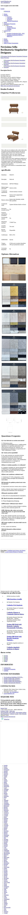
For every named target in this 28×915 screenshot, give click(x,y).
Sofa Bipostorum (5, 714)
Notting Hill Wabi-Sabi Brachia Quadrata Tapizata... (14, 638)
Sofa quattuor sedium (21, 712)
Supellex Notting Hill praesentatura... (13, 681)
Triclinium (9, 19)
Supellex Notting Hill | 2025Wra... (12, 678)
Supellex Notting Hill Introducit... (12, 680)
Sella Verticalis (22, 714)
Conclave (9, 16)
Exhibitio (9, 29)
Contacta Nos (7, 30)
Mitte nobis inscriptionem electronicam (10, 86)
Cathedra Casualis (14, 714)
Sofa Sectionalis (4, 712)
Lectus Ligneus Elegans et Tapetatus (14, 552)
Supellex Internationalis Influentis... (12, 682)
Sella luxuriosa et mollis (14, 599)
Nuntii (5, 22)
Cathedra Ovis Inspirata (14, 605)
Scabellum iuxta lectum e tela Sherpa (16, 550)
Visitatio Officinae (11, 28)
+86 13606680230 (13, 692)
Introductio (9, 26)
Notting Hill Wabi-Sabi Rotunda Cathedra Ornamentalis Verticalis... (15, 626)
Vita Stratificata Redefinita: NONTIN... (13, 677)
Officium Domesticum (12, 21)
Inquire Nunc (4, 708)
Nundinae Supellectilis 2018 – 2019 (15, 33)
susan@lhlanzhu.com (9, 693)
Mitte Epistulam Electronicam (8, 716)
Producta (6, 15)
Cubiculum (9, 18)
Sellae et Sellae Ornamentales (11, 43)
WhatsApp (6, 719)
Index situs (12, 711)
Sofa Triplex (12, 712)
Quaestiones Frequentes (9, 23)
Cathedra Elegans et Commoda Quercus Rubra (15, 613)
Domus (5, 14)
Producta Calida (4, 711)
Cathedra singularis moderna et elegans (13, 648)
